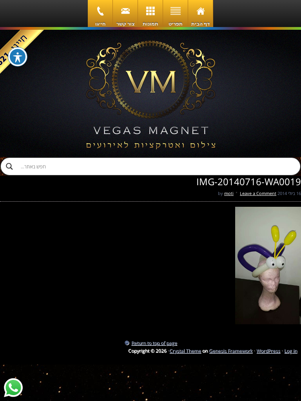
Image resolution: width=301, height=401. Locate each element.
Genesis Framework (230, 350)
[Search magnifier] (9, 166)
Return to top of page (154, 343)
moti (229, 193)
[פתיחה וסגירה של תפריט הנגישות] (17, 56)
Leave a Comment (258, 193)
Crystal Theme (185, 350)
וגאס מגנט (150, 93)
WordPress (268, 350)
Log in (290, 350)
